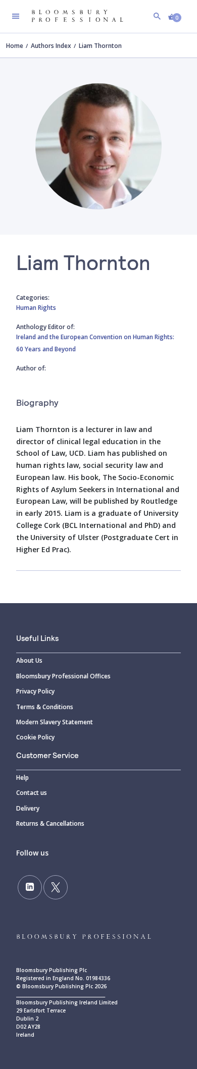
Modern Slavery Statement (54, 722)
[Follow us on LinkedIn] (30, 887)
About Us (29, 660)
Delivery (27, 808)
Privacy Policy (35, 691)
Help (22, 777)
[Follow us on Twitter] (55, 887)
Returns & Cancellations (50, 823)
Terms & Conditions (44, 707)
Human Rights (36, 307)
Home (14, 45)
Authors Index (51, 45)
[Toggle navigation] (15, 16)
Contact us (31, 792)
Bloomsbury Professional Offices (63, 676)
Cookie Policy (35, 737)
